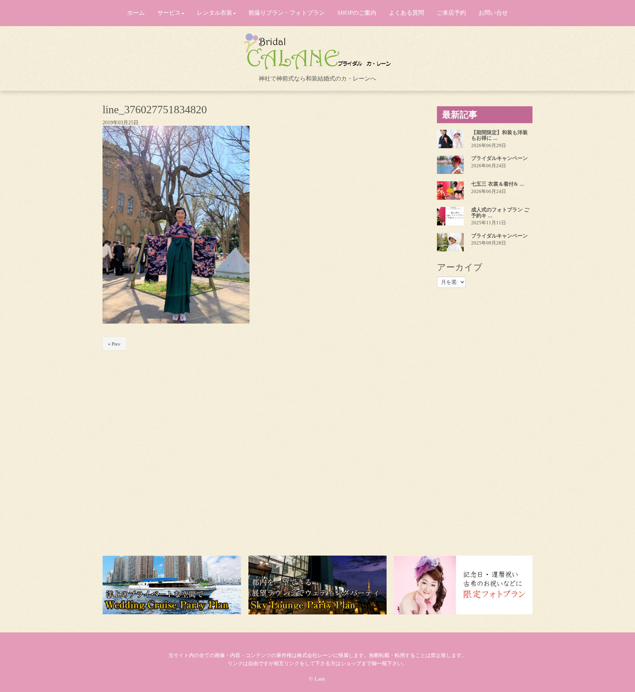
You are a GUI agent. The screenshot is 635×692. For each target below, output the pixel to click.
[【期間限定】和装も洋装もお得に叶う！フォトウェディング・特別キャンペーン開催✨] (450, 139)
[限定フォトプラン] (463, 585)
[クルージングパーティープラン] (172, 585)
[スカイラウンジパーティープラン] (317, 585)
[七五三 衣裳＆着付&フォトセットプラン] (450, 190)
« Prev (114, 344)
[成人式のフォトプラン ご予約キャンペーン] (450, 216)
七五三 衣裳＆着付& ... (497, 184)
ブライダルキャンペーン (499, 158)
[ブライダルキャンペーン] (450, 165)
